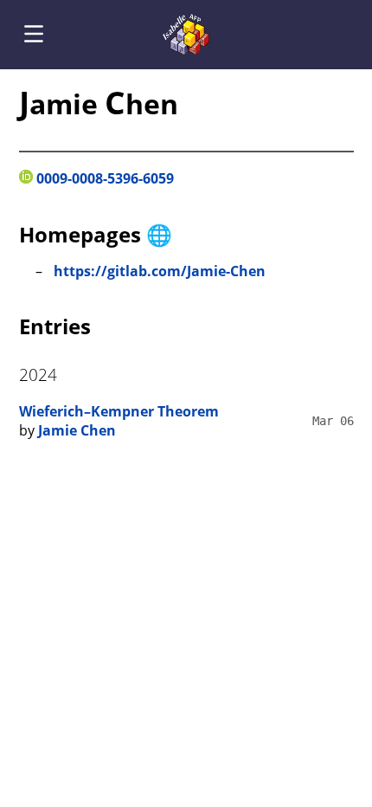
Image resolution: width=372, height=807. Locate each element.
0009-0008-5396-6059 (103, 178)
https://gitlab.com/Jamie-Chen (160, 271)
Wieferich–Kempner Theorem (119, 411)
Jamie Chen (77, 430)
